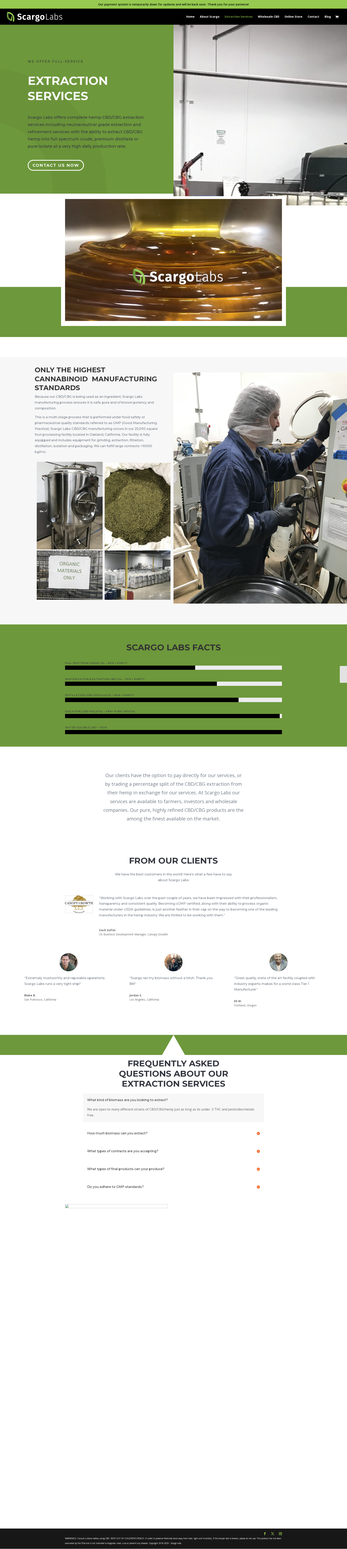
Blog (328, 16)
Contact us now (56, 165)
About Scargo (209, 16)
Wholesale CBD (268, 16)
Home (190, 16)
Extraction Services (239, 16)
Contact (313, 16)
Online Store (293, 16)
